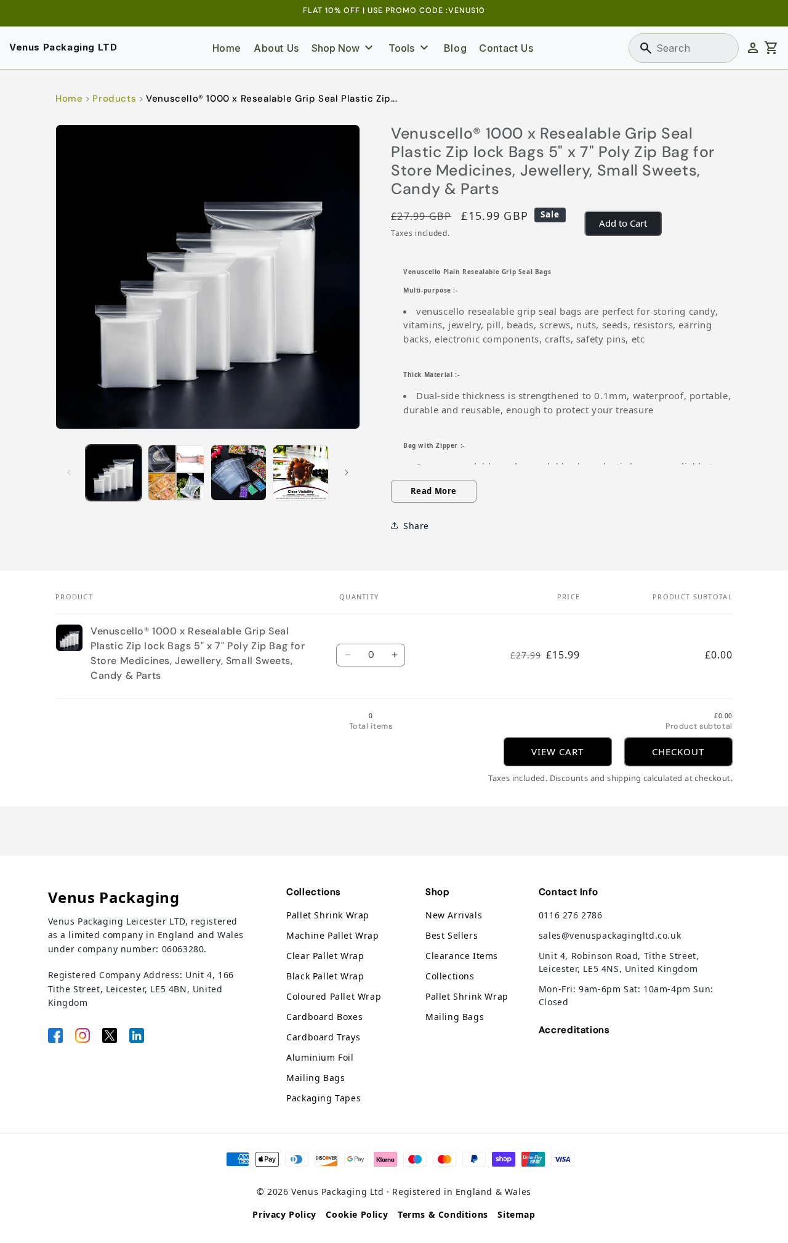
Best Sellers (451, 935)
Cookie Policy (357, 1214)
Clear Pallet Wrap (325, 956)
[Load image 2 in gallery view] (176, 473)
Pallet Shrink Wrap (327, 915)
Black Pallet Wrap (325, 976)
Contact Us (506, 48)
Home (226, 48)
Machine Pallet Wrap (332, 935)
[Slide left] (68, 472)
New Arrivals (453, 915)
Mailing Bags (315, 1077)
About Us (276, 48)
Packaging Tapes (323, 1098)
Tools (410, 48)
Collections (450, 976)
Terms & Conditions (443, 1214)
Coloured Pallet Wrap (333, 996)
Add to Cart (623, 223)
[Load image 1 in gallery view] (114, 473)
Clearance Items (461, 956)
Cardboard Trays (323, 1037)
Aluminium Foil (319, 1057)
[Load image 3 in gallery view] (239, 473)
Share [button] (416, 526)
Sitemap (516, 1214)
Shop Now (344, 48)
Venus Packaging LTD (63, 47)
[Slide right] (346, 472)
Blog (455, 48)
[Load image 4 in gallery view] (301, 473)
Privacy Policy (284, 1214)
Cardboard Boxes (324, 1016)
